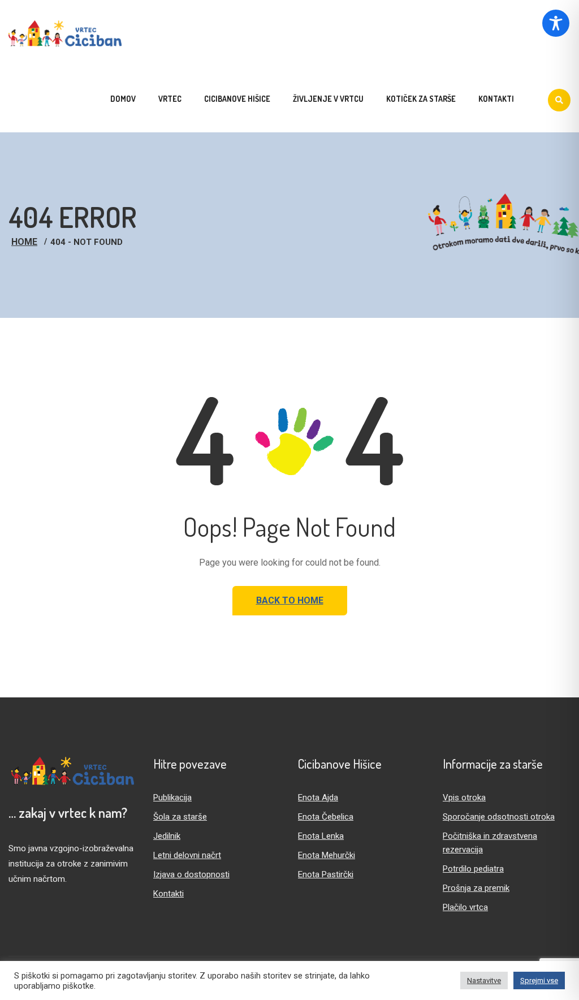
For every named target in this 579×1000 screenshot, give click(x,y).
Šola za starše (180, 817)
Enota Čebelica (325, 817)
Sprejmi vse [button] (539, 980)
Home (24, 241)
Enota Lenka (321, 836)
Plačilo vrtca (465, 907)
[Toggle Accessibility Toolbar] (556, 23)
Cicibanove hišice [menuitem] (237, 99)
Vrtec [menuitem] (170, 99)
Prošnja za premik (476, 888)
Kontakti (168, 894)
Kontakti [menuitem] (496, 99)
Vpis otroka (464, 797)
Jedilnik (166, 836)
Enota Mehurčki (326, 855)
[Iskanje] (559, 100)
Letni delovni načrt (187, 855)
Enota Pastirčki (325, 874)
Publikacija (172, 797)
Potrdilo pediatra (473, 869)
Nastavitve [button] (484, 980)
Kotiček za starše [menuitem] (421, 99)
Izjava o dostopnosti (191, 874)
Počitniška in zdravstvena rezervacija (490, 843)
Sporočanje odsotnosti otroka (499, 817)
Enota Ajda (318, 797)
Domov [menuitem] (123, 99)
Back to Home (289, 600)
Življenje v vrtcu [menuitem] (328, 99)
